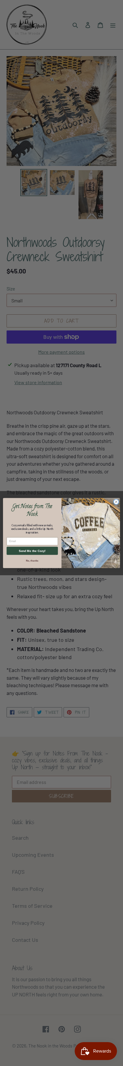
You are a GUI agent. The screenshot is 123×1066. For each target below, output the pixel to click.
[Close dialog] (116, 501)
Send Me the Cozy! (32, 551)
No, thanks (32, 560)
